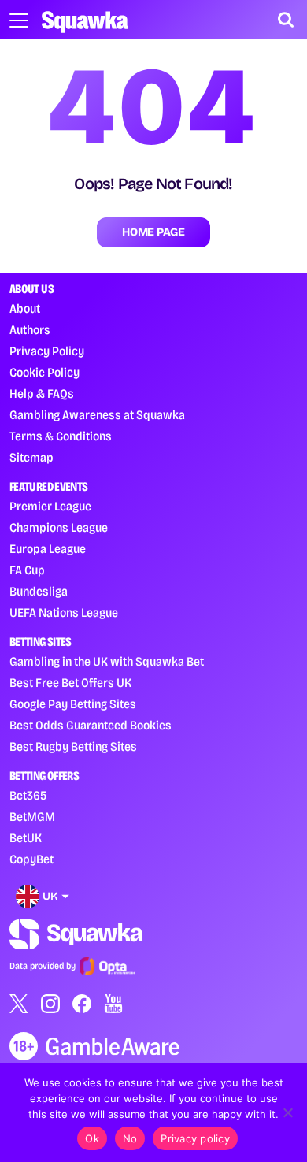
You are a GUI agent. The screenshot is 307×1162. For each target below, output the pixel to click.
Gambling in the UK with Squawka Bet (106, 661)
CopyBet (31, 859)
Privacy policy (195, 1138)
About (24, 308)
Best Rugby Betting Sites (73, 746)
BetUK (25, 837)
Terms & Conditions (60, 436)
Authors (29, 329)
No (130, 1138)
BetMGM (32, 816)
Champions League (58, 527)
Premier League (50, 506)
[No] (287, 1112)
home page (153, 232)
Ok (92, 1138)
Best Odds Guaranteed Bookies (90, 725)
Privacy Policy (46, 350)
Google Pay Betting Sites (72, 703)
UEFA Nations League (63, 612)
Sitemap (31, 457)
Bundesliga (38, 591)
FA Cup (27, 569)
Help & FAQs (41, 393)
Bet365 (27, 795)
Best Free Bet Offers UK (70, 682)
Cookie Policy (44, 372)
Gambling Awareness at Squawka (97, 414)
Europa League (47, 548)
